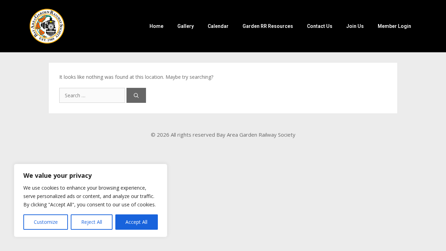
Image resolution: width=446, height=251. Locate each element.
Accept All (136, 222)
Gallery (185, 26)
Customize (46, 222)
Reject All (91, 222)
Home (156, 26)
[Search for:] (92, 95)
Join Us (355, 26)
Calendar (218, 26)
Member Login (394, 26)
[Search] (136, 95)
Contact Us (319, 26)
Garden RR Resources (268, 26)
